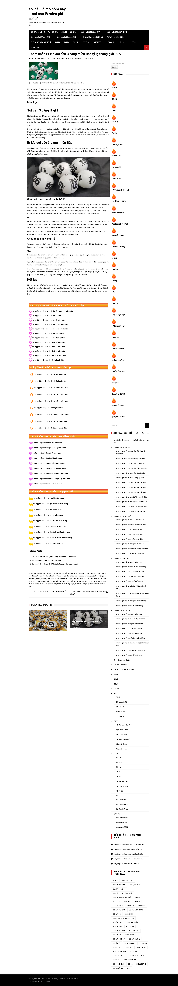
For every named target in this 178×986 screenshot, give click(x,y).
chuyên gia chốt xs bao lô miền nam (129, 614)
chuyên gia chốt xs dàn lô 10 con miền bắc (131, 507)
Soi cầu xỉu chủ (134, 939)
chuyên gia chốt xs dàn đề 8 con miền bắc (131, 492)
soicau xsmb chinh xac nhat (123, 918)
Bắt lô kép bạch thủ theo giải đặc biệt (59, 576)
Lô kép (114, 280)
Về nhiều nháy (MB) (120, 224)
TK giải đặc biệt (118, 314)
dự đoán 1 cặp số (119, 889)
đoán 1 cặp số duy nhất (121, 968)
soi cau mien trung (136, 910)
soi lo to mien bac (119, 951)
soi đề (130, 964)
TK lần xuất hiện (118, 326)
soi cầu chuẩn (132, 922)
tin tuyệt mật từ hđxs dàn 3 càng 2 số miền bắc (52, 415)
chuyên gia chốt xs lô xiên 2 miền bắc (129, 529)
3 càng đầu (41, 576)
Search (114, 67)
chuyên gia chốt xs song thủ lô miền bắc (130, 553)
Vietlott (97, 42)
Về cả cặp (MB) (118, 212)
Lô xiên (115, 269)
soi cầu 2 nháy (118, 922)
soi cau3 (137, 901)
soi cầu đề (116, 943)
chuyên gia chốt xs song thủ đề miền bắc (130, 544)
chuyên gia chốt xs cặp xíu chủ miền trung (131, 567)
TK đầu (115, 292)
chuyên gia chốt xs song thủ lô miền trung (131, 601)
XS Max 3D (116, 178)
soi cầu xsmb (129, 935)
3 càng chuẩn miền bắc (76, 573)
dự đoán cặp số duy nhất (122, 897)
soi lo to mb (141, 947)
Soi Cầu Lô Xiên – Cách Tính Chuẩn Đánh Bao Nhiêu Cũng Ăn (88, 592)
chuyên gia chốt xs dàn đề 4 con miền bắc (131, 483)
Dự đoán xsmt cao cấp (40, 37)
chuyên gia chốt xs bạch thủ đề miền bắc (130, 463)
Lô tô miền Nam (118, 360)
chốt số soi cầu (128, 881)
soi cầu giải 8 (117, 926)
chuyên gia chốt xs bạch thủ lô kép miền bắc (132, 468)
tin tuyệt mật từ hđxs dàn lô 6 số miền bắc (50, 374)
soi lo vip (133, 951)
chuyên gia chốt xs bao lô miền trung (129, 562)
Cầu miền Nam (118, 235)
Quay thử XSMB (118, 394)
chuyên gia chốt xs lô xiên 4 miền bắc (129, 539)
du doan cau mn (119, 885)
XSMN (66, 42)
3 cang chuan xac (91, 573)
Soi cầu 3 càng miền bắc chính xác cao (46, 560)
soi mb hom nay (130, 960)
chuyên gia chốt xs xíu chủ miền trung (129, 606)
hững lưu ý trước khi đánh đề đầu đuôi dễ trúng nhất (47, 581)
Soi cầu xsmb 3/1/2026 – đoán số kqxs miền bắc (49, 591)
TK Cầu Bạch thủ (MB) (121, 190)
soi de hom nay (129, 943)
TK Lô (122, 42)
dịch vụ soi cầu (134, 885)
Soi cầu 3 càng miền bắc (84, 584)
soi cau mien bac (119, 910)
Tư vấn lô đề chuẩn (115, 37)
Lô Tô (133, 42)
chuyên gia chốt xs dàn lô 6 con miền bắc (131, 520)
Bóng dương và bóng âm (41, 579)
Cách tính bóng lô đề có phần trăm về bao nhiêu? (90, 579)
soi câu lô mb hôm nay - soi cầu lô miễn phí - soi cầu (60, 83)
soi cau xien (129, 914)
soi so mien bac (118, 964)
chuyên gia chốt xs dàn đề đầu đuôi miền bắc (132, 502)
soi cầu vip (117, 935)
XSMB (57, 42)
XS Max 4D (116, 156)
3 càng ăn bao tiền (35, 573)
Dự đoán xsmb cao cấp (90, 32)
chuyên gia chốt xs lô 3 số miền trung (129, 581)
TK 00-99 (115, 337)
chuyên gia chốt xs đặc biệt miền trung (130, 572)
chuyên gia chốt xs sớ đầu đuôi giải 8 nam (131, 638)
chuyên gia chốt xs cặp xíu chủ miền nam (130, 619)
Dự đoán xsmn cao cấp (66, 37)
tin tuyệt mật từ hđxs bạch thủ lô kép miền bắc (50, 324)
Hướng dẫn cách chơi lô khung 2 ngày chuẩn (81, 581)
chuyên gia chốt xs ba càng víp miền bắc (130, 459)
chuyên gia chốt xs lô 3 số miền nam (129, 633)
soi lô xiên (117, 960)
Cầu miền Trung (118, 246)
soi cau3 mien (118, 906)
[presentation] (101, 612)
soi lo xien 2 (117, 956)
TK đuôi (115, 303)
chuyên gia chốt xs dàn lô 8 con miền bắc (131, 525)
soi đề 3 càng (141, 964)
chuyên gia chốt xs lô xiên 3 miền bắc (129, 534)
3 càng (115, 881)
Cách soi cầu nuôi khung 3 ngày (61, 579)
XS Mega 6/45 (117, 144)
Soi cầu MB (130, 926)
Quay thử (35, 47)
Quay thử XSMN (118, 417)
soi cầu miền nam (119, 930)
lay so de (138, 897)
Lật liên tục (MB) (119, 201)
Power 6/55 (116, 167)
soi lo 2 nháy (117, 947)
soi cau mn (117, 914)
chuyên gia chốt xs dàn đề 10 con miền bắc (131, 497)
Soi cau (127, 901)
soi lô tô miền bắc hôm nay (135, 956)
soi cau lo (141, 906)
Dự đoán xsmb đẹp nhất (117, 32)
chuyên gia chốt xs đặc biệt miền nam (129, 624)
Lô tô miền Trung (119, 371)
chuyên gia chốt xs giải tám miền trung (130, 576)
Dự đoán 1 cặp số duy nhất (123, 893)
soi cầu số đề (134, 930)
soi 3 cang (116, 901)
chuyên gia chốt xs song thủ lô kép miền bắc (132, 549)
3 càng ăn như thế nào (50, 573)
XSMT (75, 42)
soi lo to (129, 947)
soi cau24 (130, 906)
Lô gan (114, 258)
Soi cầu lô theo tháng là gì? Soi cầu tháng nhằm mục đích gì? (55, 564)
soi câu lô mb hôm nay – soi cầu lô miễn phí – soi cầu (47, 14)
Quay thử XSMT (118, 405)
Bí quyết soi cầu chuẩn (93, 37)
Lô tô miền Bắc (118, 348)
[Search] (147, 425)
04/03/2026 (35, 627)
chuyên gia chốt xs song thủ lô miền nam (130, 650)
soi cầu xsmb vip (119, 939)
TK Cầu (111, 42)
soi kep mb (143, 943)
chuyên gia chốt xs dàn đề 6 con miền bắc (131, 487)
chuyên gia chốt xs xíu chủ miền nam (129, 655)
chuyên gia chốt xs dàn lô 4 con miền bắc (131, 511)
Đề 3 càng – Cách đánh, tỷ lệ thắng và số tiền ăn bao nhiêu (54, 557)
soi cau (48, 981)
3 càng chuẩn (62, 573)
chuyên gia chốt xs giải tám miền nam (129, 628)
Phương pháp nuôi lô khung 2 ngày (62, 584)
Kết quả (86, 42)
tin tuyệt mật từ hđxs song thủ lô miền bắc (48, 320)
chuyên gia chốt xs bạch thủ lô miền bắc (130, 473)
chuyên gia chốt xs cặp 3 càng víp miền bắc (131, 478)
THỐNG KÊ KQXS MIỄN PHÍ (41, 42)
